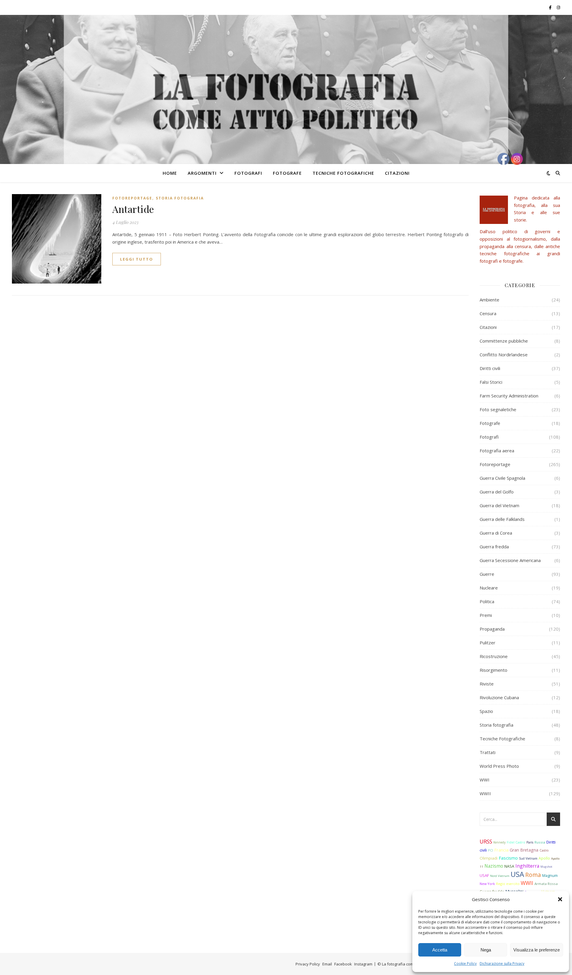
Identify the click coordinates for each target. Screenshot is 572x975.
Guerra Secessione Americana (510, 560)
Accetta (439, 949)
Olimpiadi (489, 858)
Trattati (487, 752)
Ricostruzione (494, 656)
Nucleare (489, 588)
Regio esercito (508, 883)
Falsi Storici (491, 382)
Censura (488, 313)
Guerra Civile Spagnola (502, 478)
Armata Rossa (546, 883)
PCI (490, 850)
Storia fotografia (180, 198)
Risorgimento (493, 670)
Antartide (133, 208)
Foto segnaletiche (498, 409)
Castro (544, 850)
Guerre (487, 574)
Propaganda (492, 629)
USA (517, 874)
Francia (501, 850)
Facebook (343, 964)
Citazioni (397, 173)
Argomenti (202, 173)
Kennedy (499, 842)
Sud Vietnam (528, 858)
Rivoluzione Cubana (499, 697)
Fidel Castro (516, 842)
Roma (533, 875)
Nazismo (493, 866)
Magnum (550, 875)
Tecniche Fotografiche (343, 173)
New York (487, 883)
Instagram (363, 964)
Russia (539, 842)
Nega (486, 949)
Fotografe (287, 173)
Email (327, 964)
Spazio (486, 711)
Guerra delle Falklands (502, 519)
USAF (484, 875)
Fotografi (248, 173)
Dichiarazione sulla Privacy (502, 963)
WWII (485, 793)
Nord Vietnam (499, 876)
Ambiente (489, 300)
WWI (484, 780)
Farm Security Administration (509, 396)
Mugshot (546, 867)
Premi (486, 615)
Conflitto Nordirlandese (504, 355)
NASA (509, 866)
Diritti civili (490, 368)
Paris (529, 842)
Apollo (544, 858)
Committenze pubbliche (504, 341)
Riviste (487, 684)
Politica (487, 601)
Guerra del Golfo (497, 492)
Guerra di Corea (496, 533)
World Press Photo (499, 766)
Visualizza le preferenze (536, 949)
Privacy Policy (308, 964)
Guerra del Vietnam (499, 505)
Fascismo (508, 858)
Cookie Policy (465, 963)
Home (170, 173)
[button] (560, 899)
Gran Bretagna (524, 850)
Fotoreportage (132, 198)
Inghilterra (527, 866)
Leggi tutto (136, 259)
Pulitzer (487, 643)
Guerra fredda (494, 547)
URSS (486, 841)
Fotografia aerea (497, 451)
